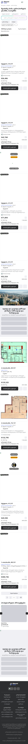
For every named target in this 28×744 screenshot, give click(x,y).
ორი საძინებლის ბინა (7, 714)
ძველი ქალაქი (6, 14)
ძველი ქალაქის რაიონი (21, 715)
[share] (25, 88)
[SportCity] (14, 616)
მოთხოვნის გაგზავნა (9, 88)
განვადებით (15, 14)
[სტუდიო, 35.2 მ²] (14, 62)
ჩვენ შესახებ (7, 697)
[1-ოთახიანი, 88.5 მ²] (14, 561)
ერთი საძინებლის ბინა (7, 712)
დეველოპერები (21, 701)
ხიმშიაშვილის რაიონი (21, 712)
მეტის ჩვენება (14, 593)
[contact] (19, 2)
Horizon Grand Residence (6, 66)
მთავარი (3, 5)
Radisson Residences (5, 564)
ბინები (8, 5)
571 (21, 597)
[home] (14, 684)
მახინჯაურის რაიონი (21, 709)
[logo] (5, 2)
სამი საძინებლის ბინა (7, 716)
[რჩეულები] (16, 2)
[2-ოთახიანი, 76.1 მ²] (14, 421)
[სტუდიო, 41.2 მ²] (14, 201)
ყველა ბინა (21, 699)
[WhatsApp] (15, 688)
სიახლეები (7, 704)
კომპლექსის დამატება (7, 701)
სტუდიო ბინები (7, 709)
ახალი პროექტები (21, 697)
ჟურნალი (21, 704)
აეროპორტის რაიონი (20, 718)
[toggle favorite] (21, 88)
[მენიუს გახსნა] (25, 2)
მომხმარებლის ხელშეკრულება (14, 734)
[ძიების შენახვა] (16, 25)
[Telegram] (18, 688)
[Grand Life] (14, 161)
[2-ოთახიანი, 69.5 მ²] (14, 364)
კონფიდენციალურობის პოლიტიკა (14, 732)
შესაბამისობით (5, 31)
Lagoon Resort (4, 370)
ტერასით (23, 14)
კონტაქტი (7, 699)
